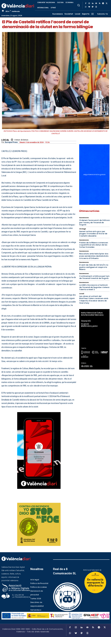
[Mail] (96, 3)
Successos (84, 217)
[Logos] (55, 615)
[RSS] (99, 3)
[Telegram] (103, 3)
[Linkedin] (92, 3)
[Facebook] (85, 3)
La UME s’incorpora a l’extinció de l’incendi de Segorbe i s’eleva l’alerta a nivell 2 (94, 287)
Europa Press (11, 142)
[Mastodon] (92, 7)
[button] (78, 5)
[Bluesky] (89, 7)
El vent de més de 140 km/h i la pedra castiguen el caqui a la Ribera (93, 267)
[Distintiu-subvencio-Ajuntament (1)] (95, 582)
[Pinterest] (57, 499)
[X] (106, 3)
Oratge (82, 229)
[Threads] (96, 7)
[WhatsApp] (85, 7)
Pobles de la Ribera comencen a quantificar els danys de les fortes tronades (93, 244)
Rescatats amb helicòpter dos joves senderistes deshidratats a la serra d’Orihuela (93, 256)
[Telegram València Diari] (39, 491)
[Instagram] (89, 3)
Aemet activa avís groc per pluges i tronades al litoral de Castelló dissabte (93, 233)
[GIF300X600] (94, 204)
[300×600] (94, 339)
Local (5, 140)
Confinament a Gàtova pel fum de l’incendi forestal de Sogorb (94, 277)
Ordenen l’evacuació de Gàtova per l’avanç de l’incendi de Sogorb (94, 222)
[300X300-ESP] (39, 524)
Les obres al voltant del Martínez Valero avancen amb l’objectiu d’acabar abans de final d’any (93, 299)
